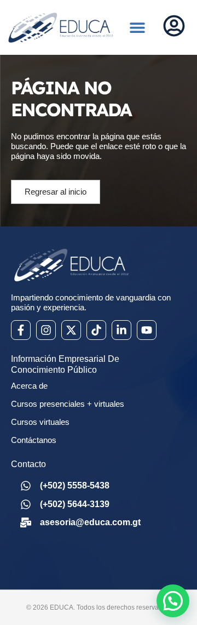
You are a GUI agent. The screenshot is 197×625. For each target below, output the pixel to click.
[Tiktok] (96, 330)
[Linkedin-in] (121, 330)
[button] (137, 27)
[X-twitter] (71, 330)
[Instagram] (46, 330)
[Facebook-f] (21, 330)
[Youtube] (147, 330)
